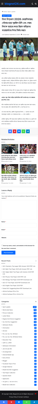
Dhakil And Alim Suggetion (10, 369)
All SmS (5, 331)
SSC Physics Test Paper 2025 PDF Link (14, 277)
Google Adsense (7, 366)
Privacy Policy (13, 397)
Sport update (11, 11)
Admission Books (8, 325)
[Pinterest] (14, 131)
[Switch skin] (32, 4)
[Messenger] (19, 131)
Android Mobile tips (8, 355)
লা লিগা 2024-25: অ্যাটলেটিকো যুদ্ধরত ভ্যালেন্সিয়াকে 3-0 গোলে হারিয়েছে (27, 157)
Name (3, 221)
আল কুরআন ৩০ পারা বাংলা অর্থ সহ (10, 381)
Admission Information (9, 346)
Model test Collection (9, 384)
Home (5, 11)
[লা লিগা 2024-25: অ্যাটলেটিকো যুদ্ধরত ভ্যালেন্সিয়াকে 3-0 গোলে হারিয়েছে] (28, 149)
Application (6, 378)
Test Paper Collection (9, 372)
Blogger (5, 360)
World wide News (8, 310)
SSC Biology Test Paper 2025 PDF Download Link (17, 279)
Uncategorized (7, 352)
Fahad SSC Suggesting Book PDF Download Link (17, 288)
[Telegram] (28, 131)
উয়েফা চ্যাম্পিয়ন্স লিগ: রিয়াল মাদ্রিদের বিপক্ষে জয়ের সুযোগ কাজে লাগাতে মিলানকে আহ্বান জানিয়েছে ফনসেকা (9, 157)
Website (3, 237)
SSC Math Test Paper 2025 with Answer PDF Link (17, 269)
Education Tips (7, 340)
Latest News (6, 316)
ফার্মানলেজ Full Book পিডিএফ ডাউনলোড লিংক (13, 294)
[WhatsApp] (23, 131)
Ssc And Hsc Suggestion (10, 322)
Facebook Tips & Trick (9, 363)
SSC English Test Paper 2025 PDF (13, 285)
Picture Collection (8, 313)
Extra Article (6, 357)
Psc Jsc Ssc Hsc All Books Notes (12, 337)
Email (3, 229)
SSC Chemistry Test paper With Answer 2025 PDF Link (19, 266)
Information (6, 328)
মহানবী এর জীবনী (7, 343)
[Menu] (2, 4)
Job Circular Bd (7, 349)
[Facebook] (10, 131)
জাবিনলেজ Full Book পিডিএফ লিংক (11, 291)
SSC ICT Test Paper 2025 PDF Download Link (16, 282)
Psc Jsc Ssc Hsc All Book (10, 334)
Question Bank (7, 375)
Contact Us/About (23, 397)
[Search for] (36, 4)
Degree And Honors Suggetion (12, 319)
